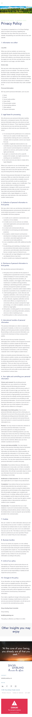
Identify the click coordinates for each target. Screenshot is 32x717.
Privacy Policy (6, 692)
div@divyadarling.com (7, 615)
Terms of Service (18, 692)
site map (27, 692)
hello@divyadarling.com (6, 678)
